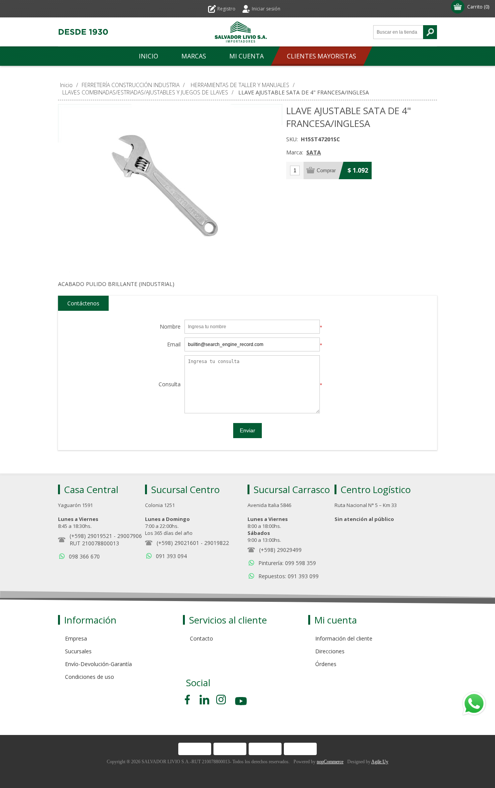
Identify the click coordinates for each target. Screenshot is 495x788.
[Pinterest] (204, 699)
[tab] (83, 303)
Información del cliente (343, 638)
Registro (226, 8)
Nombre (170, 327)
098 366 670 (84, 556)
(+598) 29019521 (91, 536)
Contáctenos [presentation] (83, 303)
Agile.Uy (379, 761)
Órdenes (325, 664)
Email (174, 344)
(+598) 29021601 (178, 542)
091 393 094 (171, 556)
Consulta (170, 384)
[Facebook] (189, 699)
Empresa (76, 638)
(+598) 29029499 (280, 549)
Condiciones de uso (89, 676)
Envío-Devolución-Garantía (98, 664)
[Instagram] (221, 699)
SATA (313, 152)
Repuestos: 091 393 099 (288, 576)
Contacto (201, 638)
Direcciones (330, 651)
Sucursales (78, 651)
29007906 (129, 536)
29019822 (216, 542)
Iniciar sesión (266, 8)
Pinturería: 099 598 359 (287, 563)
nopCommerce (330, 761)
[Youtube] (241, 702)
